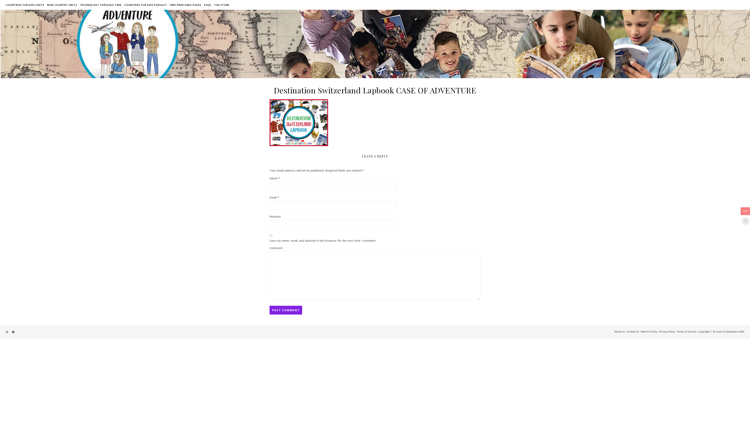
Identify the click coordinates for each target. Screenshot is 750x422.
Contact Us (633, 331)
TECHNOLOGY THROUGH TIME (100, 5)
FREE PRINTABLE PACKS (185, 5)
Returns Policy (649, 331)
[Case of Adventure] (375, 44)
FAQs (207, 5)
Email (274, 197)
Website (275, 216)
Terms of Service (687, 331)
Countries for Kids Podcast (145, 5)
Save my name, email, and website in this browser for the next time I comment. (323, 240)
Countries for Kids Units (25, 5)
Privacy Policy (667, 331)
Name (275, 178)
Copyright (704, 331)
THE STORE (221, 5)
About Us (619, 331)
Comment (276, 248)
